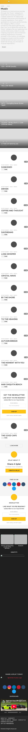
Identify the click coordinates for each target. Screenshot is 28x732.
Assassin (20, 545)
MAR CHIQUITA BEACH (11, 384)
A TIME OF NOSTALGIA (9, 144)
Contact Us (22, 720)
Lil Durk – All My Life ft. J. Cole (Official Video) (12, 123)
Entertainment (5, 186)
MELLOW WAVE (7, 86)
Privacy (14, 720)
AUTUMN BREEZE (9, 341)
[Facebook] (5, 484)
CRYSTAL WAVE (8, 276)
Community (11, 718)
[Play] (3, 712)
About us (4, 718)
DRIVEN (4, 189)
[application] (14, 706)
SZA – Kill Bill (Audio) (8, 66)
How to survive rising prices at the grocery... (7, 547)
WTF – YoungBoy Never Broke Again (12, 104)
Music (11, 186)
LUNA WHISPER (8, 254)
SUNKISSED (6, 167)
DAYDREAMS (7, 232)
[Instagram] (9, 484)
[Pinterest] (19, 484)
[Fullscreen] (25, 712)
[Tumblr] (23, 484)
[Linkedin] (14, 484)
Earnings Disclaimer (7, 721)
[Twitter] (14, 488)
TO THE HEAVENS (9, 319)
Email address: (14, 403)
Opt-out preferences (7, 723)
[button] (2, 2)
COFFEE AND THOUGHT (12, 211)
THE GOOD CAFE (9, 435)
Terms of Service (6, 720)
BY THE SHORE (8, 297)
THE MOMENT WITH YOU (12, 363)
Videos (15, 186)
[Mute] (22, 712)
